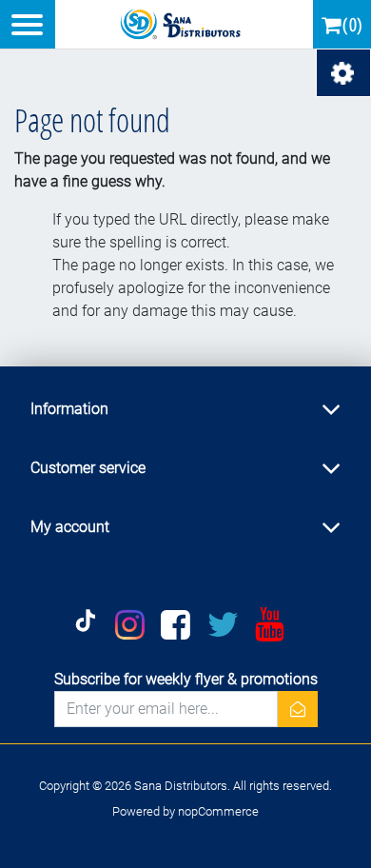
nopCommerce (218, 811)
